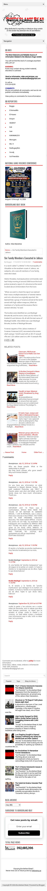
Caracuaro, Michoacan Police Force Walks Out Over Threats (29, 354)
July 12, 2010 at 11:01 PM (28, 482)
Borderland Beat (22, 885)
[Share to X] (10, 340)
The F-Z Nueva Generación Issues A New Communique (28, 768)
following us (36, 871)
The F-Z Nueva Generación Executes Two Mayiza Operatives (28, 687)
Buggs (11, 106)
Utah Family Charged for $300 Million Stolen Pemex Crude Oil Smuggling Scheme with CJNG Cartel (26, 719)
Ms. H (11, 144)
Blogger (42, 885)
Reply (11, 475)
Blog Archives (30, 681)
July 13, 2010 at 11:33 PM (28, 545)
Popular (9, 681)
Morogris (12, 140)
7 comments (37, 262)
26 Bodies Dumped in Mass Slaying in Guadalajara (29, 372)
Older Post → (39, 452)
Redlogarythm (14, 148)
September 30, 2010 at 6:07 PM (30, 603)
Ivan (10, 131)
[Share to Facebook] (13, 340)
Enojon (12, 119)
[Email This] (5, 340)
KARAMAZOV (14, 135)
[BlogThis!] (8, 340)
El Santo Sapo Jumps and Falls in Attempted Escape (28, 414)
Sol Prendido (14, 156)
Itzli (10, 127)
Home (7, 250)
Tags (18, 681)
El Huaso (12, 114)
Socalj (11, 152)
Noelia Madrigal (14, 581)
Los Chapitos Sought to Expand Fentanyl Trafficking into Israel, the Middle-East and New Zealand (28, 736)
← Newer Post (8, 452)
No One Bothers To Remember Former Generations (26, 752)
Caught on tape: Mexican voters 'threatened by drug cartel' (28, 393)
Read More (33, 365)
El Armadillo (13, 110)
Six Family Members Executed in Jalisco (23, 258)
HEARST (12, 123)
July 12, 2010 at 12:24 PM (28, 463)
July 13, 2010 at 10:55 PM (28, 505)
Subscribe (24, 833)
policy (11, 96)
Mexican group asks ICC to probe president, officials (29, 434)
